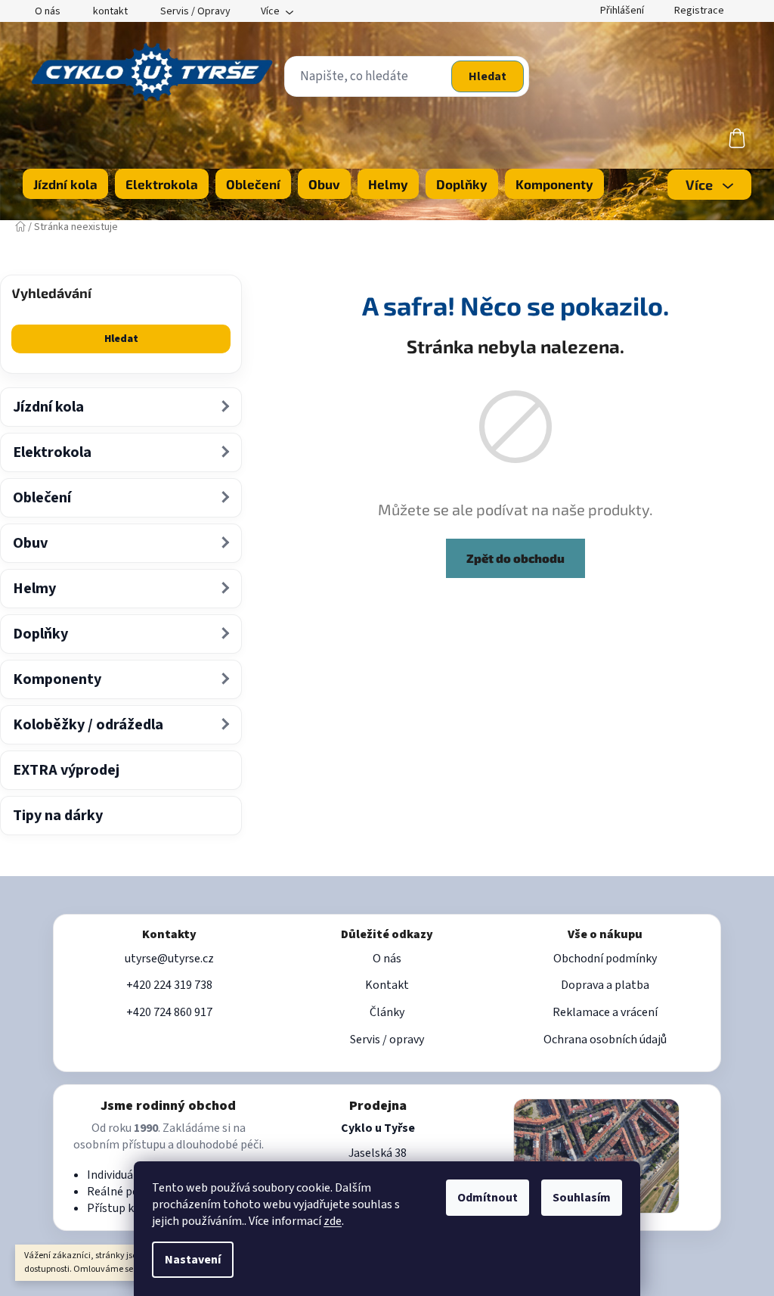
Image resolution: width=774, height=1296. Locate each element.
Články (387, 1012)
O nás (47, 11)
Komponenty (57, 679)
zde (333, 1221)
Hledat (487, 76)
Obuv (30, 543)
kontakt (110, 11)
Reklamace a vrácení (605, 1012)
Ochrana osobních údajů (605, 1039)
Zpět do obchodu (515, 558)
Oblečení (42, 497)
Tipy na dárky (58, 815)
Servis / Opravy (195, 11)
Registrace (699, 10)
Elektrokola (52, 452)
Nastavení (193, 1259)
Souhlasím (582, 1197)
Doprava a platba (605, 985)
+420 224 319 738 (169, 985)
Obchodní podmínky (605, 958)
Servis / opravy (387, 1039)
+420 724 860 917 (169, 1012)
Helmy (34, 588)
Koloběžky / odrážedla (88, 724)
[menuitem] (65, 184)
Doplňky (40, 634)
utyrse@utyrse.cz (169, 958)
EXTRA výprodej (66, 770)
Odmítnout (487, 1197)
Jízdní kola (48, 407)
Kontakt (387, 985)
